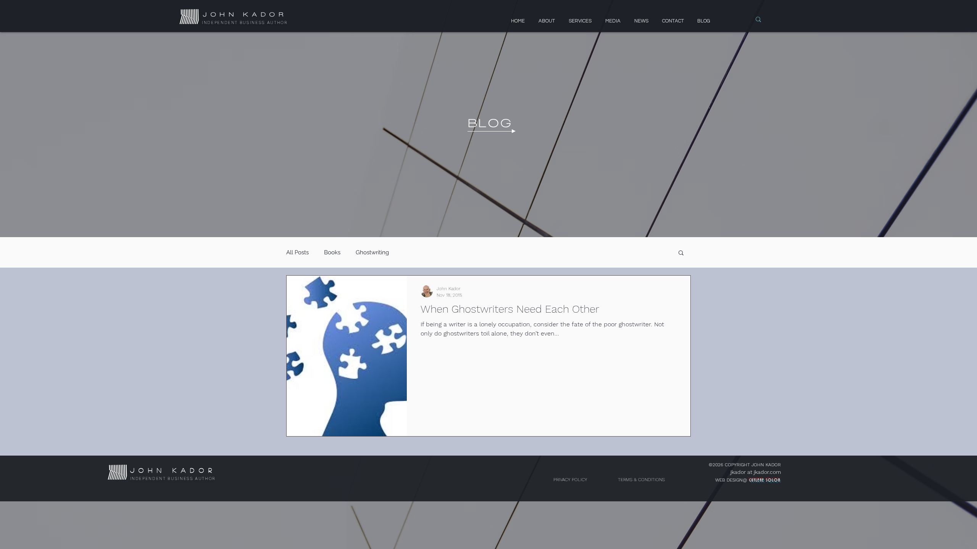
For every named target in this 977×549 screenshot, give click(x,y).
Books (332, 252)
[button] (681, 253)
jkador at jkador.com (755, 472)
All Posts (297, 252)
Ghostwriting (372, 252)
